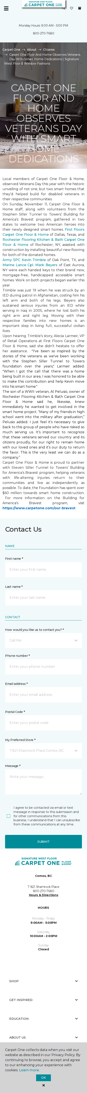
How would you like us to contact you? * (34, 629)
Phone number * (17, 655)
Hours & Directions (43, 895)
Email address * (16, 683)
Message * (12, 765)
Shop (14, 981)
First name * (14, 558)
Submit (43, 842)
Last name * (14, 586)
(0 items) (79, 8)
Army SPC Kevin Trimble (24, 260)
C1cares (49, 49)
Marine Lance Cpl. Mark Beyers (30, 265)
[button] (64, 8)
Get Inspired (21, 1000)
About (31, 49)
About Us (17, 1037)
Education (19, 1019)
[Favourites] (72, 8)
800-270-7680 (43, 33)
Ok (43, 1077)
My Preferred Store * (20, 739)
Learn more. (29, 1070)
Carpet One (11, 49)
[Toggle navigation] (6, 8)
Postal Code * (15, 711)
